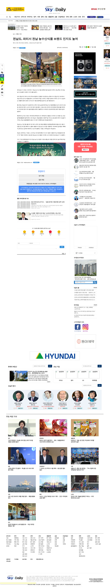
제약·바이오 (41, 546)
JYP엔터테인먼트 (48, 404)
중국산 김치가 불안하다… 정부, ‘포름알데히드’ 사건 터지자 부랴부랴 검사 (52, 441)
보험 (56, 544)
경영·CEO (32, 538)
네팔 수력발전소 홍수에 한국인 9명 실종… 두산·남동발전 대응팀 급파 (46, 28)
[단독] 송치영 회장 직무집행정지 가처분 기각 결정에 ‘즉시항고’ (85, 295)
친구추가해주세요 (77, 331)
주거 (23, 546)
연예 (99, 542)
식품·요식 (41, 548)
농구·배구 (89, 548)
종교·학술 (81, 546)
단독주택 (18, 406)
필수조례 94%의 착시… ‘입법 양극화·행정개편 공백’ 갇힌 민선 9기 (48, 203)
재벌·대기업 (33, 540)
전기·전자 (41, 538)
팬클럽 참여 (20, 408)
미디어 (80, 548)
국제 (67, 17)
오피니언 (23, 17)
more (95, 287)
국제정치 (73, 544)
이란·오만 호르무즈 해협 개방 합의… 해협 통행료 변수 (21, 497)
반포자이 (92, 406)
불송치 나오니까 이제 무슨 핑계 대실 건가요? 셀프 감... (84, 312)
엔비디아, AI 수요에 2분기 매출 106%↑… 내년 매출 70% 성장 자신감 (69, 28)
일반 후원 (41, 179)
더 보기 (48, 381)
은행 (56, 540)
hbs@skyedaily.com (28, 162)
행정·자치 (19, 34)
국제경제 (73, 540)
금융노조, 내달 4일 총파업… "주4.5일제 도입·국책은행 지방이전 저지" (83, 469)
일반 (64, 538)
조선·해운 (41, 542)
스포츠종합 (89, 540)
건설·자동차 (41, 540)
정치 (35, 17)
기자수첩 (8, 544)
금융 (56, 17)
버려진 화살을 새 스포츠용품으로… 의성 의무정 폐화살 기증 (21, 525)
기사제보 (80, 253)
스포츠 (75, 17)
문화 (71, 17)
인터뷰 (7, 546)
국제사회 (73, 542)
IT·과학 (40, 554)
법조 (23, 552)
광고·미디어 (41, 552)
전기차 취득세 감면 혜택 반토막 (22, 20)
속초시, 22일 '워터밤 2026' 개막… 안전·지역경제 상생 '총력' (53, 497)
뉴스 (14, 34)
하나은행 (77, 404)
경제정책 (32, 544)
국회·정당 (16, 540)
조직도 (34, 584)
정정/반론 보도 (39, 559)
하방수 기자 (19, 47)
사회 (38, 17)
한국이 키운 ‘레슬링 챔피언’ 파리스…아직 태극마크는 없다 (82, 497)
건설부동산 (61, 17)
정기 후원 (41, 176)
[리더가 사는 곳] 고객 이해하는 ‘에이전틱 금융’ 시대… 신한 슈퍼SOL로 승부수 (85, 278)
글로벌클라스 (74, 546)
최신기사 (17, 17)
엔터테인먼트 (82, 556)
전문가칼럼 (8, 542)
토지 (64, 542)
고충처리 (54, 586)
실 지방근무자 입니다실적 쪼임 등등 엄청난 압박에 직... (84, 316)
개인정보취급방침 (69, 584)
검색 (50, 366)
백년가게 (49, 550)
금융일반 (57, 538)
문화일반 (81, 538)
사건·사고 (24, 538)
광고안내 (48, 584)
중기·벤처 (49, 538)
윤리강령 (43, 584)
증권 (56, 542)
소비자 (32, 546)
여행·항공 (41, 550)
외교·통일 (16, 544)
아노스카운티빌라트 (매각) (48, 406)
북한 (15, 546)
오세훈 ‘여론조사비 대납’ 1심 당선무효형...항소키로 (46, 213)
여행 (80, 544)
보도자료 (24, 559)
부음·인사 (24, 556)
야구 (88, 542)
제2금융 (56, 546)
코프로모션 (91, 247)
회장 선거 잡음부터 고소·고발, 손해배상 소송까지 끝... (83, 308)
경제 (42, 17)
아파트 (64, 544)
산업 (46, 17)
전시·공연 (81, 542)
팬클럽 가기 (85, 149)
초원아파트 (62, 406)
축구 (88, 544)
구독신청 (80, 247)
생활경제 (51, 17)
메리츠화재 (18, 404)
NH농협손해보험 (63, 404)
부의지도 (30, 17)
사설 (7, 538)
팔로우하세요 (85, 331)
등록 (62, 246)
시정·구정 (32, 548)
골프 (88, 546)
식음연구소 (92, 404)
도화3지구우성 (77, 406)
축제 (82, 544)
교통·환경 (24, 554)
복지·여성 (24, 542)
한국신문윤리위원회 (96, 579)
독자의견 (57, 584)
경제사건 (32, 550)
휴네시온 (33, 404)
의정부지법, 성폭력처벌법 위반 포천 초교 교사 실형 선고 (85, 299)
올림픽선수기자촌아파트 (33, 406)
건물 (64, 540)
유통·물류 (41, 544)
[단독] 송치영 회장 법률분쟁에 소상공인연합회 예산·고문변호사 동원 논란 (85, 297)
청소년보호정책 (77, 584)
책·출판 (81, 540)
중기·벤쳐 (32, 542)
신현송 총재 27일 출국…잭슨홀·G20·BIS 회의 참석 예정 (21, 469)
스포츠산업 (89, 538)
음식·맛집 (81, 552)
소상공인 (49, 552)
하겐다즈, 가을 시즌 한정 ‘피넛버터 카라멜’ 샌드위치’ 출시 (82, 441)
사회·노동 (24, 540)
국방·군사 (24, 548)
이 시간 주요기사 (11, 24)
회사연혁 (38, 584)
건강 (80, 554)
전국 (31, 559)
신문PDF (8, 559)
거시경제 (32, 552)
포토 (79, 17)
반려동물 (81, 550)
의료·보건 (24, 550)
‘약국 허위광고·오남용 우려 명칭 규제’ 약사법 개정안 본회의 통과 (20, 441)
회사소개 (30, 584)
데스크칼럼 (8, 540)
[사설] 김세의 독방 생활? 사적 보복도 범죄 (84, 290)
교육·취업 (24, 544)
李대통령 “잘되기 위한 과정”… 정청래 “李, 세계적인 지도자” (85, 292)
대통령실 (16, 538)
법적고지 (62, 584)
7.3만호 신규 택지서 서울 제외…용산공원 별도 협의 (52, 469)
